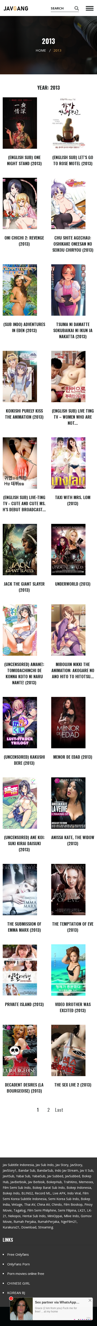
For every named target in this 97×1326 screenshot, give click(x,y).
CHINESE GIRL (18, 1283)
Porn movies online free (25, 1273)
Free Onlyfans (18, 1254)
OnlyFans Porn (18, 1264)
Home (41, 50)
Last (59, 1109)
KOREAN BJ (16, 1292)
